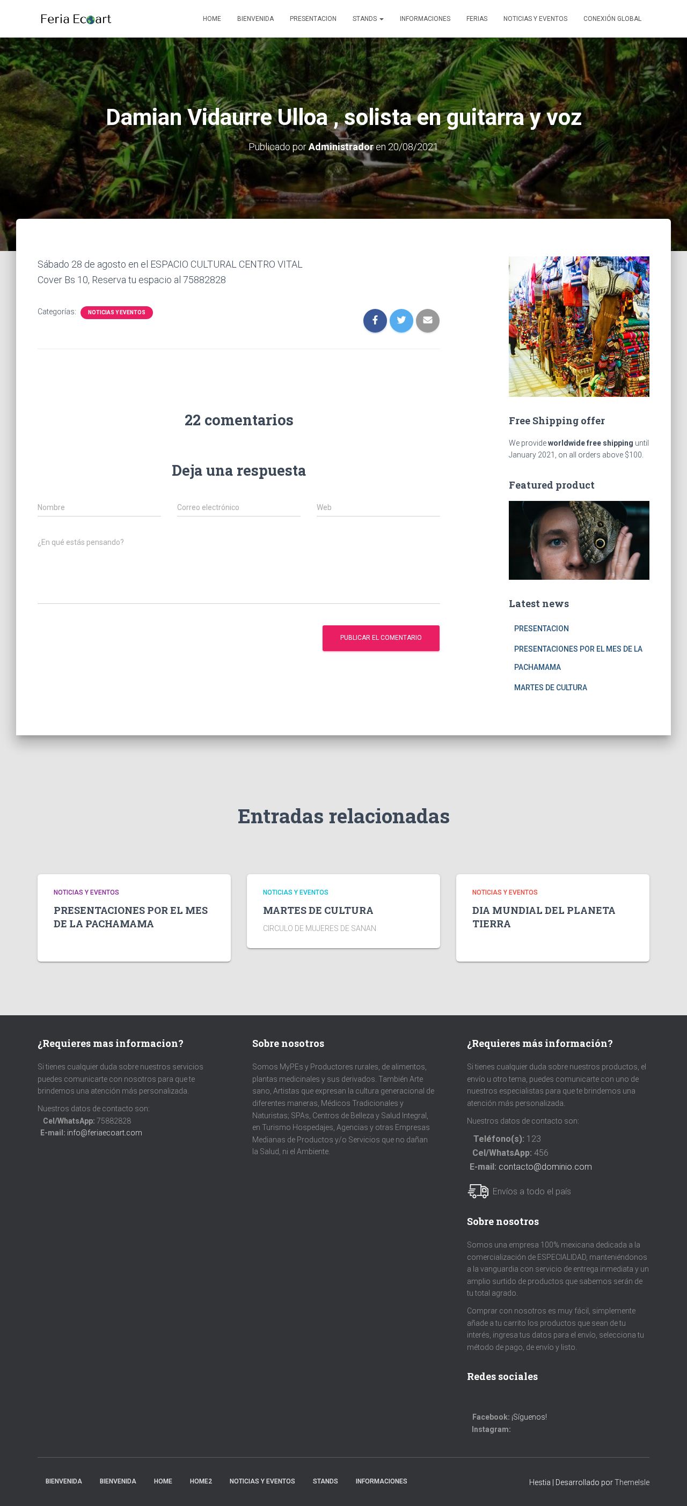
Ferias (476, 19)
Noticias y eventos (535, 19)
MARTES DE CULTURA (550, 687)
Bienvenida (255, 19)
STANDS (365, 19)
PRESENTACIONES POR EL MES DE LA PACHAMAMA (131, 917)
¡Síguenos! (529, 1417)
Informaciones (425, 19)
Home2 (201, 1481)
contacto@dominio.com (545, 1167)
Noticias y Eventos (262, 1481)
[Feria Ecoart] (76, 18)
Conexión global (612, 19)
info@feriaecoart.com (104, 1132)
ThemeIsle (632, 1482)
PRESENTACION (313, 19)
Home (212, 19)
